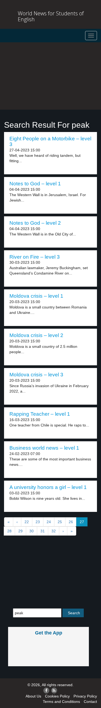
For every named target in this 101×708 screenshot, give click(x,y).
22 (27, 522)
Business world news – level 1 (44, 448)
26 (71, 522)
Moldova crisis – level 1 (36, 296)
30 (31, 531)
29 (20, 531)
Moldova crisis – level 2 (36, 335)
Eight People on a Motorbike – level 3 (50, 141)
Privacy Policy (85, 696)
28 (9, 531)
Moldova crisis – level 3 (36, 374)
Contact (90, 701)
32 (53, 531)
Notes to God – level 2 (35, 223)
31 (42, 531)
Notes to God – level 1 (35, 183)
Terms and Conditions (61, 701)
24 (49, 522)
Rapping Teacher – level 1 (39, 414)
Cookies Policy (57, 696)
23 (38, 522)
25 (60, 522)
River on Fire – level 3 (34, 257)
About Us (33, 696)
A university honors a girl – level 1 (48, 487)
